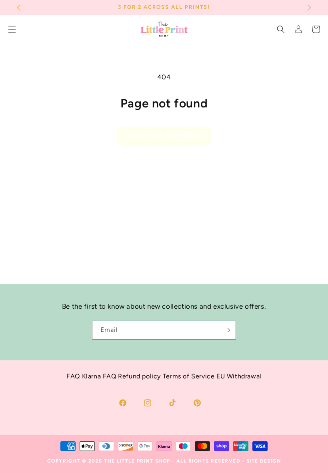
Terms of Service (189, 376)
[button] (281, 29)
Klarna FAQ (99, 376)
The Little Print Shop (137, 461)
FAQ (73, 376)
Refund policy (139, 376)
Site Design (263, 461)
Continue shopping (164, 135)
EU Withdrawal (239, 376)
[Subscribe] (227, 330)
